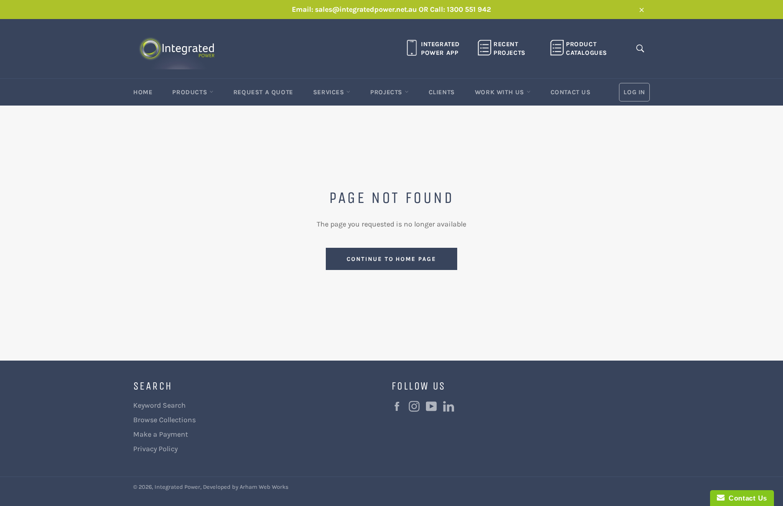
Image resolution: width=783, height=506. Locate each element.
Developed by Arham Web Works (246, 486)
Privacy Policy (155, 448)
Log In (634, 92)
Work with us (501, 92)
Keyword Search (159, 405)
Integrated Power (177, 486)
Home (142, 92)
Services (329, 92)
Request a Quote (263, 92)
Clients (442, 92)
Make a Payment (160, 434)
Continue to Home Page (391, 258)
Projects (387, 92)
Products (190, 92)
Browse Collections (164, 419)
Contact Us (571, 92)
